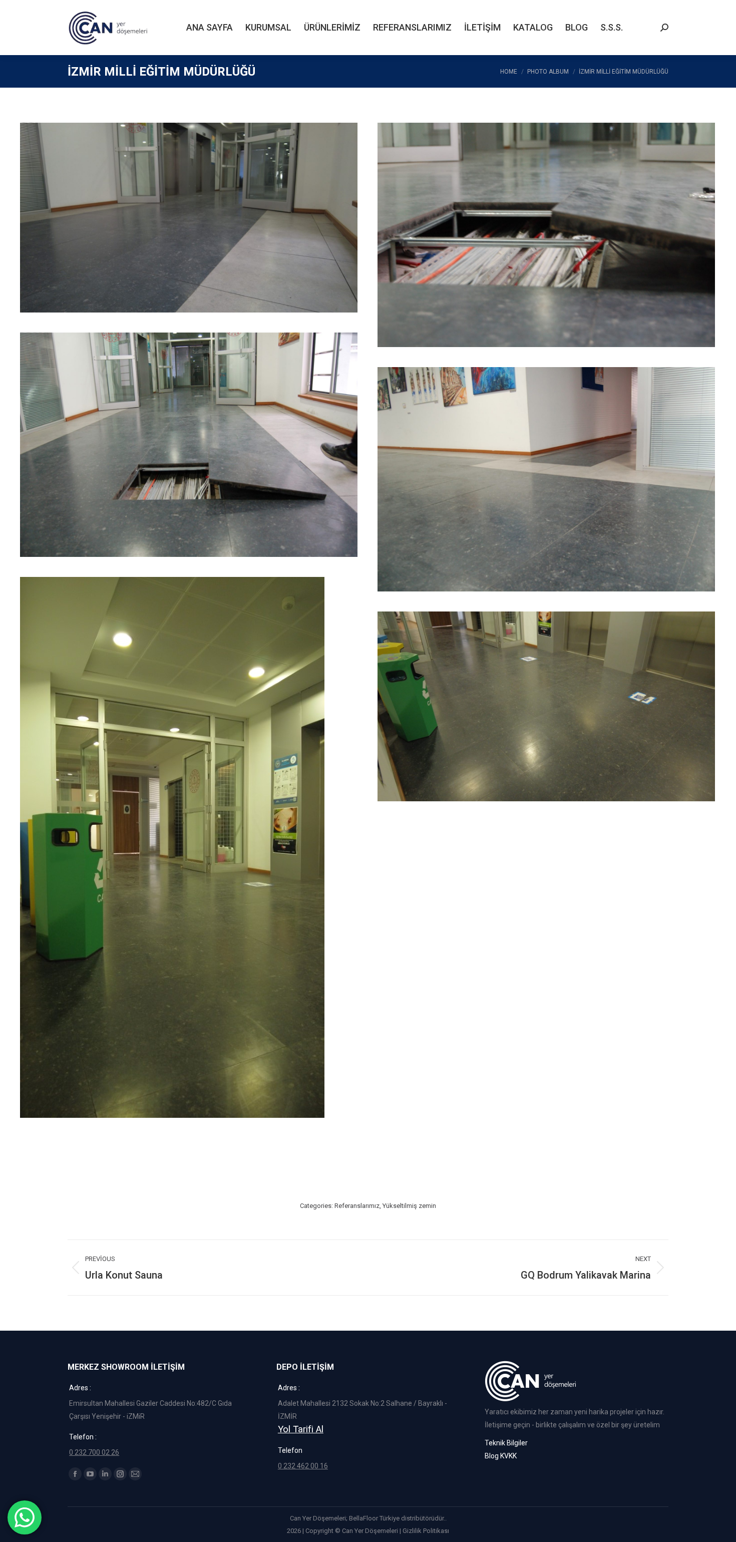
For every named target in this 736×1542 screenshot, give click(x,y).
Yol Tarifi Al (300, 1429)
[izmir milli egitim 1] (546, 479)
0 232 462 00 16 (303, 1466)
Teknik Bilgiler (506, 1443)
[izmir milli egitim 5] (546, 706)
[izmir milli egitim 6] (188, 876)
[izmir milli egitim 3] (546, 235)
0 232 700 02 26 (94, 1452)
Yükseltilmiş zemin (409, 1205)
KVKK (508, 1456)
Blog (492, 1456)
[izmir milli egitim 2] (188, 445)
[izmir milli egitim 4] (188, 218)
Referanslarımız (357, 1205)
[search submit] (664, 28)
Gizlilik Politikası (426, 1530)
